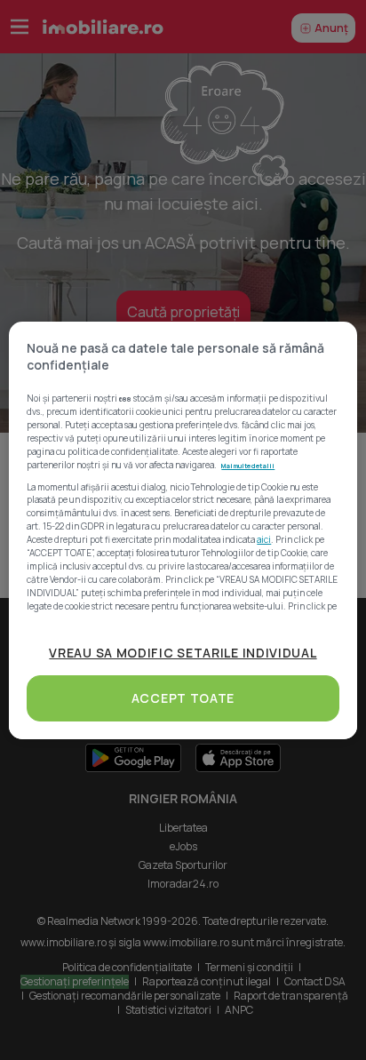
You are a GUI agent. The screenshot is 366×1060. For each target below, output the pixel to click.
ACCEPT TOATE (183, 697)
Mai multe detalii (247, 465)
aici (264, 539)
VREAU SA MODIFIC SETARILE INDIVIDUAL (182, 652)
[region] (182, 530)
